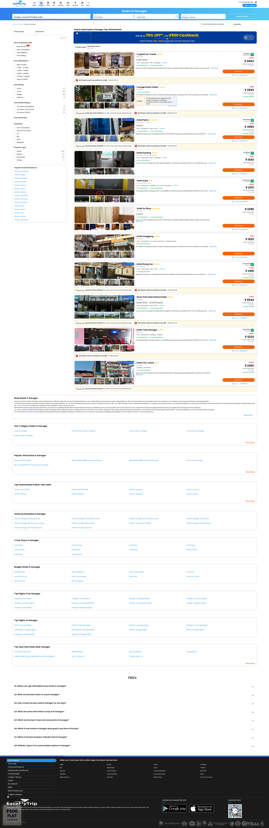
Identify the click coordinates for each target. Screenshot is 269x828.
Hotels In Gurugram (136, 494)
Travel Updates (112, 774)
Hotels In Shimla (192, 494)
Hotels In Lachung (193, 489)
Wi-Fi (19, 139)
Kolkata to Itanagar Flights (81, 625)
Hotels (40, 151)
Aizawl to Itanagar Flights (138, 630)
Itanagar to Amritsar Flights (24, 603)
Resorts (40, 154)
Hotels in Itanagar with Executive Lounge (29, 523)
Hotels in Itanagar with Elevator (198, 519)
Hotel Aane (190, 572)
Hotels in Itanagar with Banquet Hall (27, 519)
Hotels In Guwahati (136, 489)
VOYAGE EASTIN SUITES (22, 652)
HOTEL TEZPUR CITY (79, 656)
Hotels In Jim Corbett (22, 489)
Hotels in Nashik (20, 216)
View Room (239, 71)
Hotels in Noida (19, 209)
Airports (62, 771)
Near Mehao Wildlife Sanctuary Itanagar (143, 460)
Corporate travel (159, 774)
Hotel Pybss (18, 545)
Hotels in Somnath (21, 199)
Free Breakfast (22, 53)
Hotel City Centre (20, 576)
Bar (18, 136)
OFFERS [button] (10, 780)
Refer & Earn (158, 777)
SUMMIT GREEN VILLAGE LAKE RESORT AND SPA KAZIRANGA (34, 656)
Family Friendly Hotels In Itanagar (84, 431)
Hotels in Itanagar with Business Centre (86, 519)
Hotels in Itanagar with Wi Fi (82, 528)
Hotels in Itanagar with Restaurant (199, 523)
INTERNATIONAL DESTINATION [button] (18, 770)
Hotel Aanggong (77, 572)
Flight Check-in (65, 777)
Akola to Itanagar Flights (195, 630)
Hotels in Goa (19, 206)
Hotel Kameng (19, 572)
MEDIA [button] (10, 787)
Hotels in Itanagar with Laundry (83, 523)
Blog (202, 774)
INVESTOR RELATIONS (15, 791)
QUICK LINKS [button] (12, 764)
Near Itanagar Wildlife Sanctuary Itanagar (87, 460)
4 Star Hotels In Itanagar (138, 431)
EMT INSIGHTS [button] (13, 784)
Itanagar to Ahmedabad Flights (83, 603)
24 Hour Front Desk (24, 131)
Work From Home (206, 777)
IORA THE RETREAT (135, 652)
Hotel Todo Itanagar (136, 572)
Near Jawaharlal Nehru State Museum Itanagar (31, 465)
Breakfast (20, 142)
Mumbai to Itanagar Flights (139, 625)
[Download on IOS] (201, 812)
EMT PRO (203, 771)
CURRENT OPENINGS (15, 795)
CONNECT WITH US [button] (14, 777)
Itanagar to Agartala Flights (196, 603)
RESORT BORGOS (78, 652)
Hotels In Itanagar (20, 431)
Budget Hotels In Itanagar (23, 435)
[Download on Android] (174, 812)
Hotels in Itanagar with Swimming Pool (28, 528)
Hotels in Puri (19, 213)
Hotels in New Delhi (21, 195)
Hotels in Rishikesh (20, 178)
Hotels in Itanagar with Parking (140, 523)
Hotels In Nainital (78, 494)
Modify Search (242, 16)
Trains (156, 765)
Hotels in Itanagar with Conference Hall (143, 519)
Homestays (40, 157)
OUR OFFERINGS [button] (13, 760)
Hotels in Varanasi (20, 202)
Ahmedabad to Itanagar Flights (83, 630)
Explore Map (40, 32)
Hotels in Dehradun (21, 220)
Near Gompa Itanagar (194, 460)
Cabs (155, 768)
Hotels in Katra (19, 189)
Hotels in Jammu (20, 185)
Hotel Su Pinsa (77, 545)
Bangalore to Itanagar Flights (197, 625)
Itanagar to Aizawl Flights (81, 599)
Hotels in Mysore (20, 192)
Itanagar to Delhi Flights (23, 599)
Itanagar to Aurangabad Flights (140, 603)
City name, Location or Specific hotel (25, 15)
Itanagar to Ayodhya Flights (197, 599)
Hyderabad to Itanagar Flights (25, 630)
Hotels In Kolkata (20, 494)
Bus (61, 768)
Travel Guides (111, 771)
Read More (248, 415)
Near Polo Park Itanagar (22, 460)
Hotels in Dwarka (20, 182)
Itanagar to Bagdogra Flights (82, 608)
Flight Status (111, 768)
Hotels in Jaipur (19, 175)
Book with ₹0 (23, 47)
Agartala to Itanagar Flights (82, 634)
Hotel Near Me (30, 412)
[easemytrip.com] (20, 6)
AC (18, 134)
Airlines (202, 768)
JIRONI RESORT (192, 652)
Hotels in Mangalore (21, 171)
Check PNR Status (159, 771)
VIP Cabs (110, 777)
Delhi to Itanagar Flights (23, 625)
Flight (61, 765)
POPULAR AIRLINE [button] (13, 774)
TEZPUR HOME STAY (136, 656)
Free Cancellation (23, 50)
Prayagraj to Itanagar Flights (24, 634)
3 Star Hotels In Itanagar (195, 431)
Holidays (203, 765)
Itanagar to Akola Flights (23, 608)
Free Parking (21, 55)
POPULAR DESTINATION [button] (16, 767)
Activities (63, 774)
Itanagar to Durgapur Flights (139, 599)
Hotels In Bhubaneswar (80, 489)
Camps (40, 160)
